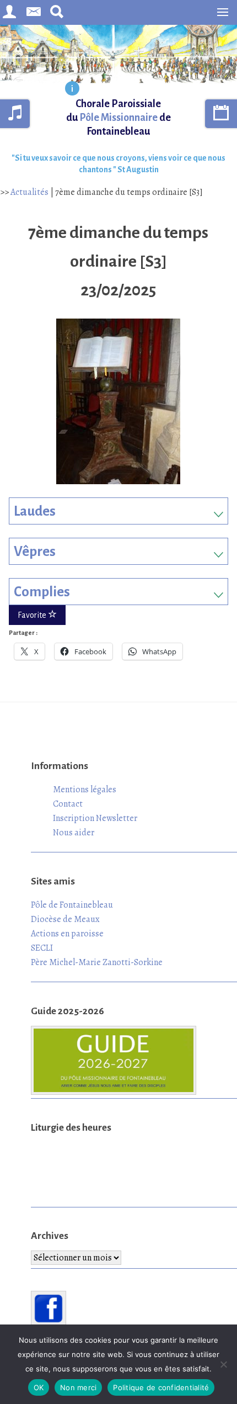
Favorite (33, 615)
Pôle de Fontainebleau (72, 905)
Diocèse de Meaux (65, 919)
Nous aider (73, 832)
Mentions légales (84, 789)
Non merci (78, 1387)
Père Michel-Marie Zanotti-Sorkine (97, 962)
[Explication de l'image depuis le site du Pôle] (72, 89)
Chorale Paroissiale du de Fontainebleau (118, 117)
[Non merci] (223, 1364)
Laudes (35, 511)
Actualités (29, 192)
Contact (68, 804)
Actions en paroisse (67, 934)
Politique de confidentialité (161, 1387)
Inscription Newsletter (95, 818)
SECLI (42, 948)
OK (39, 1387)
